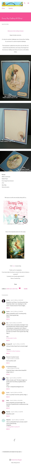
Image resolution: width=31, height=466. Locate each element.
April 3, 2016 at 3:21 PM (19, 344)
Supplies (11, 8)
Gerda (7, 311)
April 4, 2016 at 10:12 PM (16, 400)
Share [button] (25, 288)
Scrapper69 (9, 344)
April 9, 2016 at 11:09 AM (18, 419)
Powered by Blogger (16, 459)
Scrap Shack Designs (11, 366)
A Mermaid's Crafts (11, 338)
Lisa (7, 322)
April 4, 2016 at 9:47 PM (16, 392)
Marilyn (8, 411)
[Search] (25, 3)
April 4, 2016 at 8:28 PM (15, 377)
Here (13, 265)
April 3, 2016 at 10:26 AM (17, 300)
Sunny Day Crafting (12, 288)
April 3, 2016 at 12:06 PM (17, 311)
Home (3, 8)
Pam (7, 377)
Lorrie (7, 392)
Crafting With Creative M (13, 426)
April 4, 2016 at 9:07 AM (13, 368)
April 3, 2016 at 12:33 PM (15, 322)
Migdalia (8, 419)
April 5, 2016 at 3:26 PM (17, 411)
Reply (8, 308)
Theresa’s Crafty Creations (13, 351)
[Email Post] (20, 288)
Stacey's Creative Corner (12, 357)
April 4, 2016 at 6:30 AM (13, 358)
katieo (8, 300)
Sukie (7, 400)
